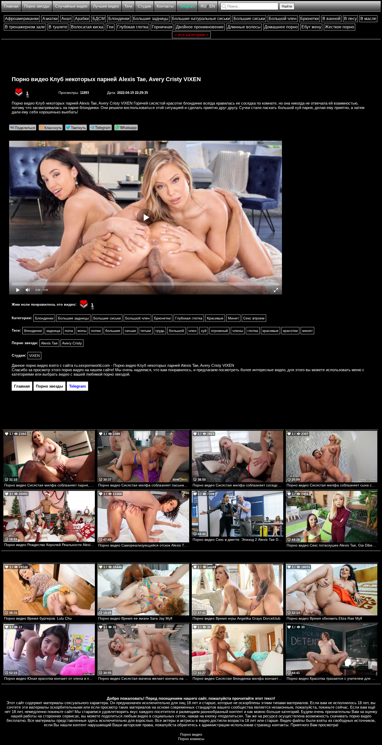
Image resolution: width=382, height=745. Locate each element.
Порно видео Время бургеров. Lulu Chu (38, 618)
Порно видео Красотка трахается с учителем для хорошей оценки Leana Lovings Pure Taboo (332, 678)
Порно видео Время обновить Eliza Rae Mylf (324, 618)
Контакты (165, 6)
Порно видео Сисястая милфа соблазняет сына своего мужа (332, 485)
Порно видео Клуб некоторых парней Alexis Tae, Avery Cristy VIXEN (106, 79)
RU (203, 6)
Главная (11, 6)
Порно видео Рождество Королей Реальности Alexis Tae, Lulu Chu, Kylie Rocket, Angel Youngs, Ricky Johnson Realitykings (49, 545)
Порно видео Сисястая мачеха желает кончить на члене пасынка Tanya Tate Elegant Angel (143, 678)
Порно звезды (36, 6)
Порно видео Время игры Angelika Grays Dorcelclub (236, 618)
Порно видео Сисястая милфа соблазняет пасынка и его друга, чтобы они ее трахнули (143, 485)
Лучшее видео (106, 6)
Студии (144, 6)
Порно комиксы (191, 739)
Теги (128, 6)
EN (212, 6)
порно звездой (116, 374)
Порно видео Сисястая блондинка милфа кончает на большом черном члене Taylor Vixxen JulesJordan (238, 678)
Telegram (187, 6)
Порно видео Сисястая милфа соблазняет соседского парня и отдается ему (238, 485)
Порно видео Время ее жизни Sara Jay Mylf (135, 618)
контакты (280, 725)
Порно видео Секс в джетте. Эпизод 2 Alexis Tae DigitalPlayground (238, 539)
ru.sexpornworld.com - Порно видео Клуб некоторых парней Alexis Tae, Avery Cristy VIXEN (154, 365)
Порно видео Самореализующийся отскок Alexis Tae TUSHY (143, 545)
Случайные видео (71, 6)
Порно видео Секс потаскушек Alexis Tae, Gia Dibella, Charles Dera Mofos (332, 545)
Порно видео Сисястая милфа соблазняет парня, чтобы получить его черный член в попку (49, 485)
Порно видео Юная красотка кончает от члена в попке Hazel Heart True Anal (49, 678)
